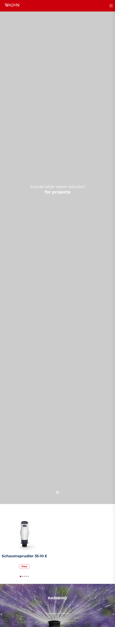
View (24, 566)
